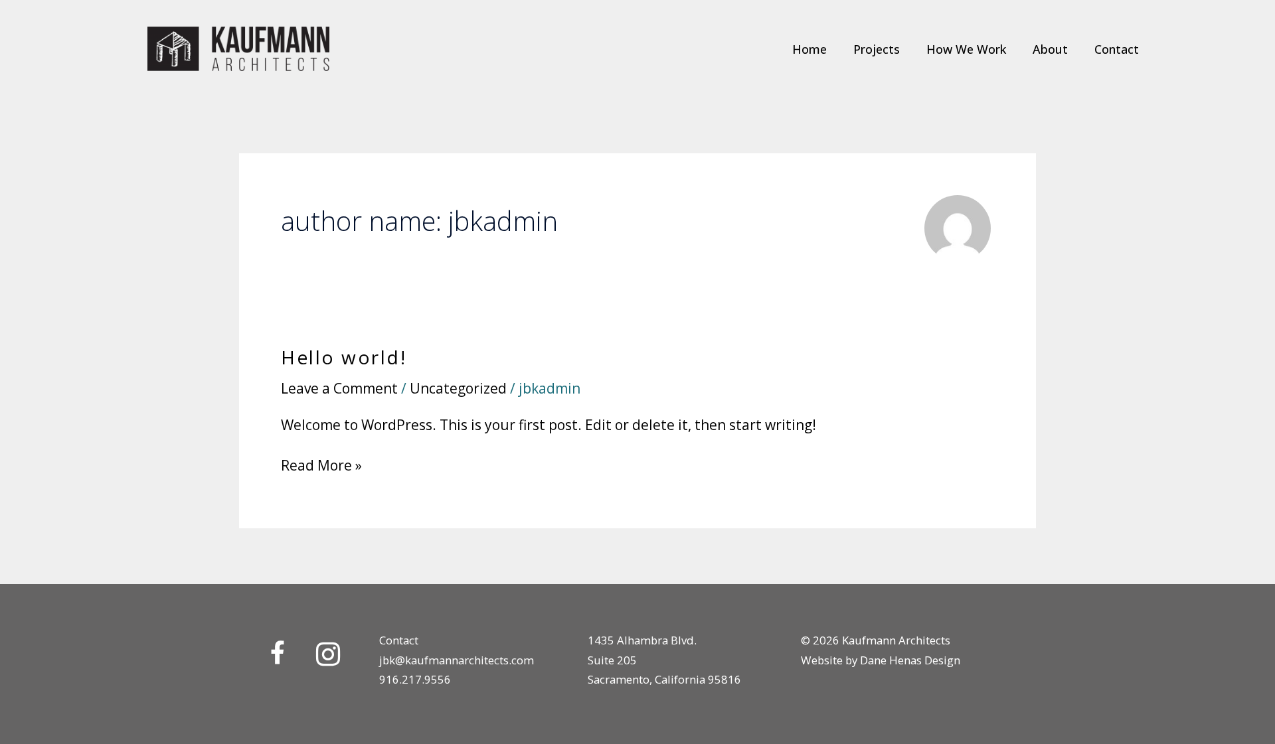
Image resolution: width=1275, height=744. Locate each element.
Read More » (321, 465)
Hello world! (343, 357)
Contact (1116, 49)
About (1050, 49)
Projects (876, 49)
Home (809, 49)
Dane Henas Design (910, 660)
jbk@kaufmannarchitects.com (456, 660)
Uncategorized (458, 388)
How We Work (966, 49)
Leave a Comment (339, 388)
